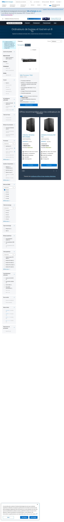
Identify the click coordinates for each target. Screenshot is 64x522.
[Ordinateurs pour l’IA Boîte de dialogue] (14, 106)
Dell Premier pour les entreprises (56, 6)
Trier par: (49, 41)
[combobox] (23, 2)
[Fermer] (37, 504)
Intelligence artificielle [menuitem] (4, 6)
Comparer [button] (34, 49)
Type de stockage (7, 225)
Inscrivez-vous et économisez (7, 14)
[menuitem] (14, 6)
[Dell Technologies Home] (8, 2)
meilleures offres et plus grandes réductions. (43, 176)
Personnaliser (30, 165)
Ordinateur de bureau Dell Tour (48, 135)
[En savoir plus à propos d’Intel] (46, 18)
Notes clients (6, 307)
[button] (37, 2)
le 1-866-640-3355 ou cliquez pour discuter (53, 9)
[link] (45, 2)
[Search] (13, 144)
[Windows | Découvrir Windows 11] (34, 19)
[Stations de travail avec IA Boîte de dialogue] (14, 102)
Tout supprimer (21, 45)
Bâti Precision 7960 (26, 75)
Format (4, 80)
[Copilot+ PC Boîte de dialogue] (12, 109)
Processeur (5, 140)
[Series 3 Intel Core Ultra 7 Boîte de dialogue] (14, 148)
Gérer (8, 517)
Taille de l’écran (6, 114)
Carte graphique (6, 251)
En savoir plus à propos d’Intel (56, 19)
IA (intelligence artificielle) (6, 99)
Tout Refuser (24, 517)
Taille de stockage (7, 205)
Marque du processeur (8, 124)
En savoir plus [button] (32, 101)
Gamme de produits (7, 51)
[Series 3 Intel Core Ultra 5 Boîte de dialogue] (14, 151)
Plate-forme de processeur (6, 327)
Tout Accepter (33, 517)
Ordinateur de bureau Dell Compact (28, 135)
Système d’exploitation (8, 163)
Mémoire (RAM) (6, 184)
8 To (27, 45)
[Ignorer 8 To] (29, 45)
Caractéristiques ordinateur (6, 274)
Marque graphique (7, 235)
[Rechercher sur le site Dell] (31, 2)
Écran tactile (6, 297)
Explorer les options (29, 104)
